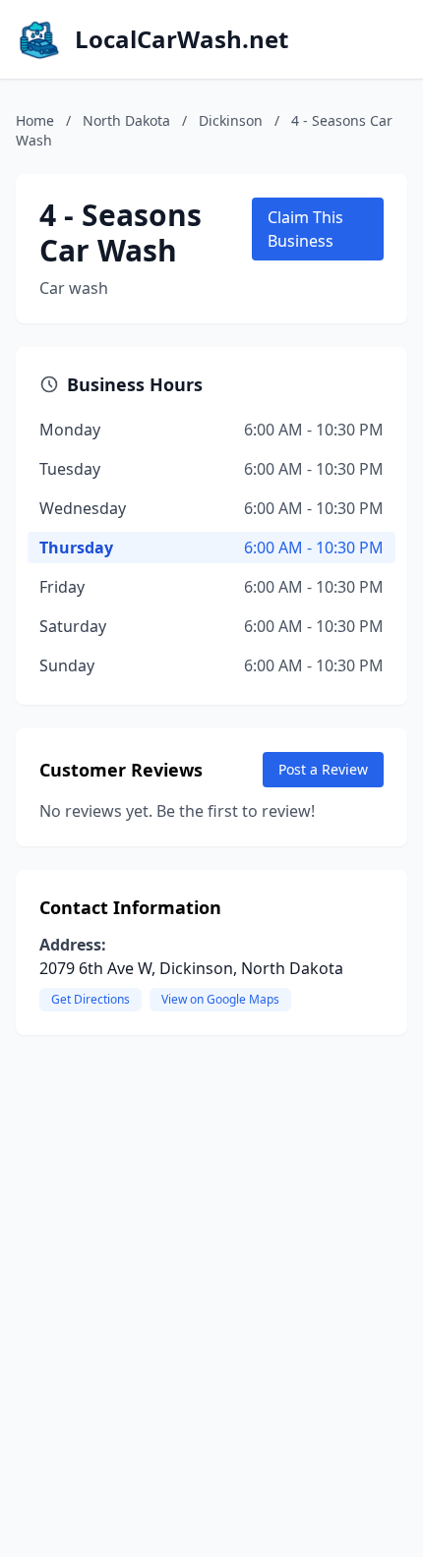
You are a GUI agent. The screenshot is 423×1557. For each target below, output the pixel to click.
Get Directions (90, 999)
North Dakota (126, 120)
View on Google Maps (220, 999)
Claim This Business (305, 229)
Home (35, 120)
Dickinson (231, 120)
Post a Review (323, 769)
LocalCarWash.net (181, 39)
